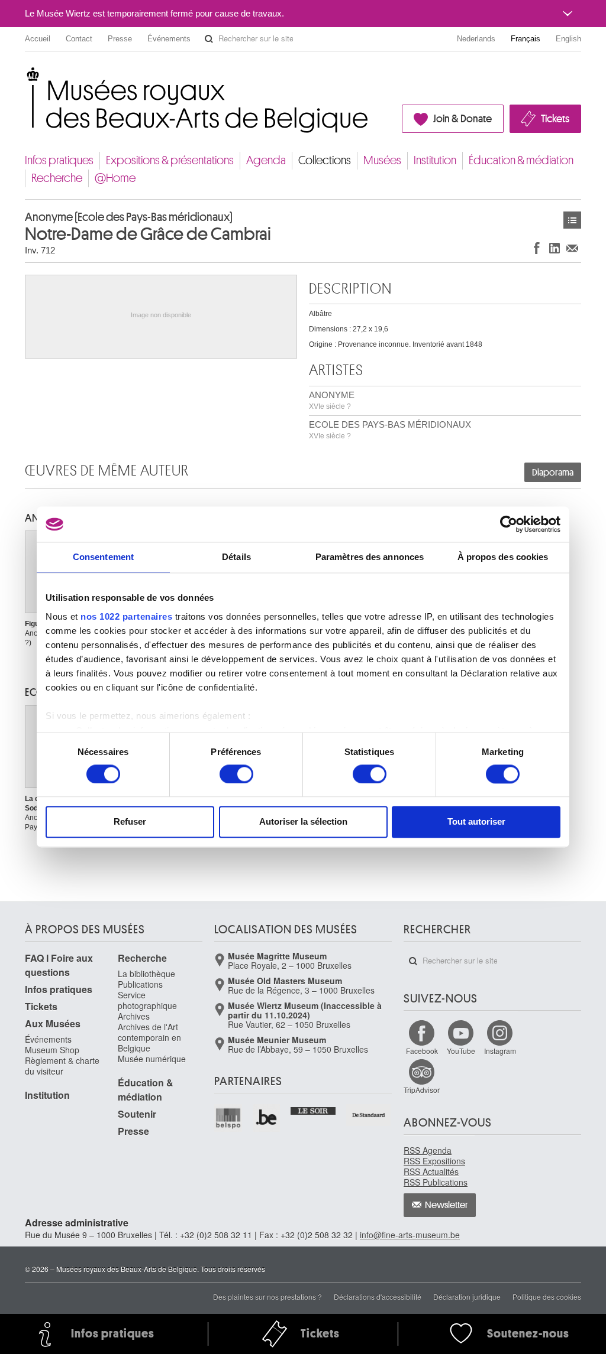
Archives (134, 1016)
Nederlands (476, 38)
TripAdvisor (422, 1090)
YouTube (461, 1051)
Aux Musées (52, 1023)
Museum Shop (52, 1049)
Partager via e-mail (572, 247)
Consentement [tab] (103, 557)
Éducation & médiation (521, 160)
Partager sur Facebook (537, 247)
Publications (140, 984)
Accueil (37, 38)
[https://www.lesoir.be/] (313, 1109)
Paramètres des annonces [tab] (369, 557)
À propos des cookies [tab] (503, 557)
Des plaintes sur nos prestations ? (267, 1296)
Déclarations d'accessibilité (377, 1296)
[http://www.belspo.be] (228, 1118)
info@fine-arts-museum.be (410, 1235)
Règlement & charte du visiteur (62, 1065)
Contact (79, 38)
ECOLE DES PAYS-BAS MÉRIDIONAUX (390, 429)
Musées (382, 160)
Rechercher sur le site (209, 39)
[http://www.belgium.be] (267, 1118)
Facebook (422, 1051)
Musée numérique (152, 1058)
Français (525, 38)
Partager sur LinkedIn (554, 247)
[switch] (236, 773)
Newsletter (446, 1205)
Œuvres (572, 220)
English (568, 38)
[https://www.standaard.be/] (369, 1115)
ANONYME (331, 400)
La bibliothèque (146, 973)
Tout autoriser (476, 822)
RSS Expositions (434, 1161)
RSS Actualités (431, 1171)
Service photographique (147, 1000)
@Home (115, 178)
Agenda (266, 160)
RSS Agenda (428, 1150)
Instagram (500, 1051)
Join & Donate (462, 118)
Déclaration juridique (467, 1296)
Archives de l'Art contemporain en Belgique (149, 1037)
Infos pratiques (59, 160)
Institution (435, 160)
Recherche (56, 178)
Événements (169, 38)
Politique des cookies (546, 1296)
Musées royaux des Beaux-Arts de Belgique (26, 76)
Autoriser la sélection (303, 822)
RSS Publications (436, 1182)
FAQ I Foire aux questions (59, 965)
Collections (324, 160)
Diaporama (552, 472)
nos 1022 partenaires (126, 616)
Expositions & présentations (170, 160)
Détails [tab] (236, 557)
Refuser (130, 822)
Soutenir (137, 1114)
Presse (120, 38)
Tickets (555, 118)
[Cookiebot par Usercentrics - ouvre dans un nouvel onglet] (508, 524)
